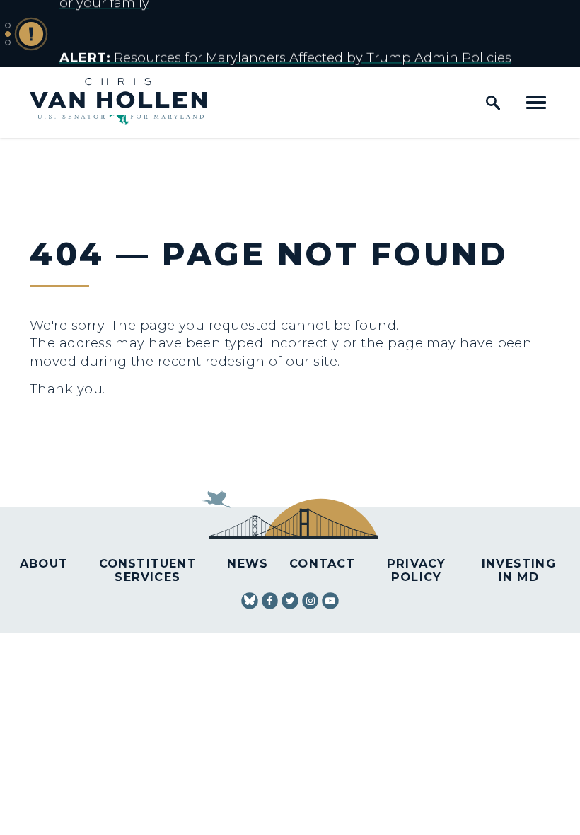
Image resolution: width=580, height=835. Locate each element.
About (44, 563)
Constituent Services (148, 570)
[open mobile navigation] (536, 102)
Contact (322, 563)
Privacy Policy (416, 570)
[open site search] (493, 102)
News (247, 563)
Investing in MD (519, 570)
